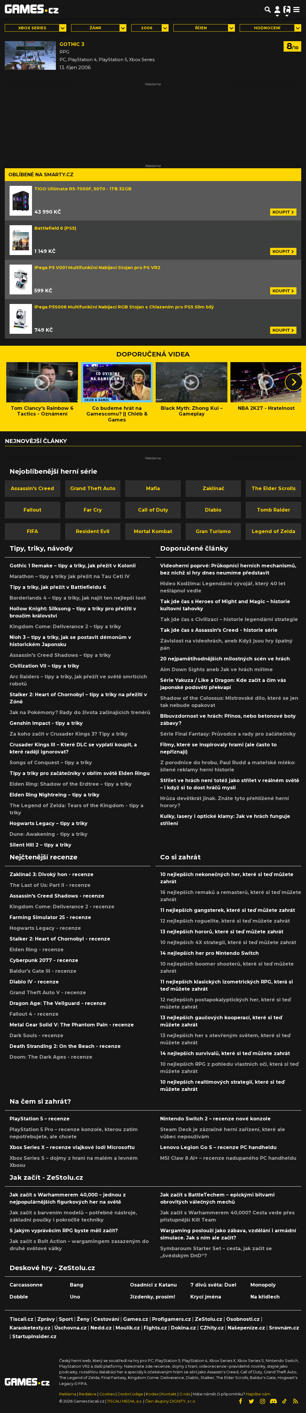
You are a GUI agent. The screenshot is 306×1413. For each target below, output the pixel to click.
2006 (146, 28)
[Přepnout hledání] (268, 9)
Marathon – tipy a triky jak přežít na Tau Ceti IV (70, 576)
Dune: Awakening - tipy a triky (49, 834)
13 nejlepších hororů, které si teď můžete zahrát (221, 932)
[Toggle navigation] (296, 9)
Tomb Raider (273, 510)
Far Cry (93, 510)
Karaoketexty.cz (30, 1328)
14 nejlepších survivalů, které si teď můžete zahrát (225, 1053)
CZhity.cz (212, 1328)
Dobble (19, 1297)
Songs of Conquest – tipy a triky (51, 762)
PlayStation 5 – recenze (40, 1119)
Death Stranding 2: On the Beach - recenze (65, 1046)
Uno (75, 1297)
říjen (201, 28)
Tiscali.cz (21, 1319)
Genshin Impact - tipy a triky (46, 723)
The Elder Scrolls (274, 488)
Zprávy (46, 1319)
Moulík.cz (128, 1328)
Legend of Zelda (273, 531)
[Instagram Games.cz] (262, 1401)
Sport (66, 1319)
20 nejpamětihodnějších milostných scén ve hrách (225, 659)
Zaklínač (213, 488)
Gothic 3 (71, 44)
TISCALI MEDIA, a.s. (124, 1401)
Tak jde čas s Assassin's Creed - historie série (219, 630)
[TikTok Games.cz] (284, 1401)
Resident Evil (92, 531)
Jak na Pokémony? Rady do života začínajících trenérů (80, 712)
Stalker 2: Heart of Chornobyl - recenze (60, 939)
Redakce (88, 1394)
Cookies (107, 1394)
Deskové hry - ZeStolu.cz (52, 1268)
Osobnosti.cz (243, 1319)
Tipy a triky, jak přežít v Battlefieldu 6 (58, 587)
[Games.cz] (32, 9)
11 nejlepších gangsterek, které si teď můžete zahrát (227, 910)
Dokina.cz (183, 1328)
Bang (76, 1285)
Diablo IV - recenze (34, 982)
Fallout (32, 510)
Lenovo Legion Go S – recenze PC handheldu (218, 1147)
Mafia (153, 488)
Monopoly (263, 1285)
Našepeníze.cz (246, 1328)
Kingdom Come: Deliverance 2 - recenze (62, 906)
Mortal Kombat (153, 531)
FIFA (32, 531)
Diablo (213, 510)
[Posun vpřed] (294, 382)
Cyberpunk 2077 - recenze (44, 960)
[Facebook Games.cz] (240, 1401)
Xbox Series (32, 28)
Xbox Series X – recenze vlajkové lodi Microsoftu (72, 1147)
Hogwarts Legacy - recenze (45, 928)
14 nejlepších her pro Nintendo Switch (209, 953)
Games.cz (135, 1319)
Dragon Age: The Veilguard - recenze (58, 1003)
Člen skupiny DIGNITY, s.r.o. (170, 1401)
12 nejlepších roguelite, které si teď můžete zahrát (225, 921)
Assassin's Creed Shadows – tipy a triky (60, 655)
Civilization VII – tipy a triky (44, 666)
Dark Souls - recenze (36, 1035)
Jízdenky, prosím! (152, 1297)
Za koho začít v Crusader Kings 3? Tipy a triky (69, 734)
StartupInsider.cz (34, 1336)
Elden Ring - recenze (37, 949)
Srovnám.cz (284, 1328)
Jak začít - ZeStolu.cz (46, 1177)
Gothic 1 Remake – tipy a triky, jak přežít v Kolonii (73, 566)
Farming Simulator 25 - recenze (50, 917)
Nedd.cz (101, 1328)
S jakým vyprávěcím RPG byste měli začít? (64, 1230)
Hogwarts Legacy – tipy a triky (49, 823)
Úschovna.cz (70, 1328)
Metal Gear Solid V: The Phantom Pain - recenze (72, 1025)
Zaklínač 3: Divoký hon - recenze (52, 874)
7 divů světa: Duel (213, 1285)
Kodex (153, 1394)
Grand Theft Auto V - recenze (48, 992)
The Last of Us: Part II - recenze (50, 885)
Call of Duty (153, 510)
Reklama (67, 1394)
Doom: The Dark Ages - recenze (51, 1057)
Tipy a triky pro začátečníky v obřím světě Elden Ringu (80, 773)
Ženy (83, 1319)
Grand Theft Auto (92, 488)
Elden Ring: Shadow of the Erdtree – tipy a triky (71, 784)
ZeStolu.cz (208, 1319)
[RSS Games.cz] (295, 1401)
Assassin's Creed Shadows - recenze (57, 896)
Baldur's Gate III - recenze (43, 971)
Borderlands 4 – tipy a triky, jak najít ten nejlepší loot (78, 598)
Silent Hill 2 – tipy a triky (40, 845)
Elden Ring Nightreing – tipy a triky (55, 795)
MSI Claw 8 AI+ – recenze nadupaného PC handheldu (228, 1158)
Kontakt (169, 1394)
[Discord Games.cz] (273, 1401)
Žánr (95, 28)
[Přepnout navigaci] (277, 9)
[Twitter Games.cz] (251, 1401)
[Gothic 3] (30, 55)
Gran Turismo (213, 531)
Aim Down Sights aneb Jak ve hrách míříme (216, 669)
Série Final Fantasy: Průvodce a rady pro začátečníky (228, 734)
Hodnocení (267, 28)
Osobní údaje (130, 1394)
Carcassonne (26, 1285)
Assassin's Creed (32, 488)
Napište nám (258, 1394)
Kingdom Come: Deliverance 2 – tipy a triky (65, 626)
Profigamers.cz (171, 1319)
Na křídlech (265, 1297)
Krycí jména (205, 1297)
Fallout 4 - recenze (34, 1014)
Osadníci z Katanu (153, 1285)
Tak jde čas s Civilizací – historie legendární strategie (229, 619)
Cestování (106, 1319)
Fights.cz (155, 1328)
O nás (185, 1394)
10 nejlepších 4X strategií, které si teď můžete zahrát (228, 942)
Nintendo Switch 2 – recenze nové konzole (215, 1119)
